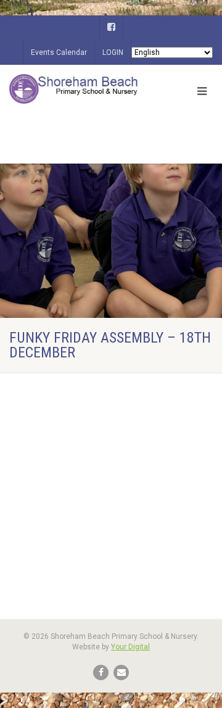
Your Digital (130, 647)
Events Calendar (59, 52)
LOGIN (112, 52)
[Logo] (74, 89)
